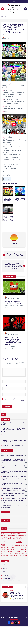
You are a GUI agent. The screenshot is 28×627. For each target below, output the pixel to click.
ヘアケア (24, 551)
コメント (5, 367)
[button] (22, 587)
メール (4, 385)
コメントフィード (7, 575)
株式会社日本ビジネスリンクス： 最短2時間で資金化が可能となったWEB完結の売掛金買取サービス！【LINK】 (13, 478)
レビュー (19, 553)
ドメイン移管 (13, 549)
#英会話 (10, 535)
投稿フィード (6, 571)
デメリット (8, 547)
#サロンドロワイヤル (20, 531)
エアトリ (19, 538)
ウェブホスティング (10, 538)
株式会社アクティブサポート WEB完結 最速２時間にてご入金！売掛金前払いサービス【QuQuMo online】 (13, 500)
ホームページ (4, 16)
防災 (24, 557)
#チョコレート (4, 533)
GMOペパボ (15, 537)
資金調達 (19, 557)
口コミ (9, 555)
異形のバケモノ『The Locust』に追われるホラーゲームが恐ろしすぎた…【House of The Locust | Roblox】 (13, 429)
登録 (4, 564)
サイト (3, 392)
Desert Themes (14, 619)
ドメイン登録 (6, 549)
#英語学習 (16, 535)
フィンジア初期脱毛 (15, 551)
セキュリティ (20, 545)
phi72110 (6, 37)
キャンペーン (12, 541)
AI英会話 (23, 535)
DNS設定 (4, 537)
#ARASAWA (4, 531)
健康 (5, 555)
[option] (14, 595)
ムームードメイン (9, 553)
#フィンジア (12, 533)
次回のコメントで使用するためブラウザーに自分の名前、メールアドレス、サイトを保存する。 (13, 400)
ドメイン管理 (22, 549)
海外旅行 (18, 555)
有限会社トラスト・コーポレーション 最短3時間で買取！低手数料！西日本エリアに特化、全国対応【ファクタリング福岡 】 (13, 460)
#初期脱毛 (4, 535)
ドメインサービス (16, 547)
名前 (4, 379)
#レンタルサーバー (21, 533)
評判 (3, 557)
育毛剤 (24, 555)
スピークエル (12, 545)
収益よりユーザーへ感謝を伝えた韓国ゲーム (13, 445)
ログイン (5, 568)
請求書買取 (8, 557)
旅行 (14, 555)
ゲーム (11, 37)
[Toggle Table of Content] (8, 179)
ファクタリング (5, 551)
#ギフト (11, 531)
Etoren (9, 537)
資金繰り (13, 557)
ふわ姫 (21, 537)
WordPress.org (7, 578)
